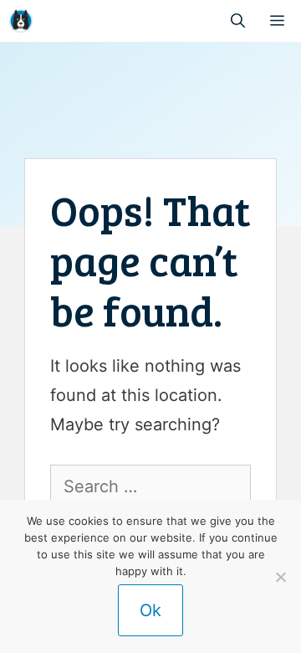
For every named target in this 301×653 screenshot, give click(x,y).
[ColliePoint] (20, 21)
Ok (150, 610)
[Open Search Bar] (238, 21)
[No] (280, 576)
